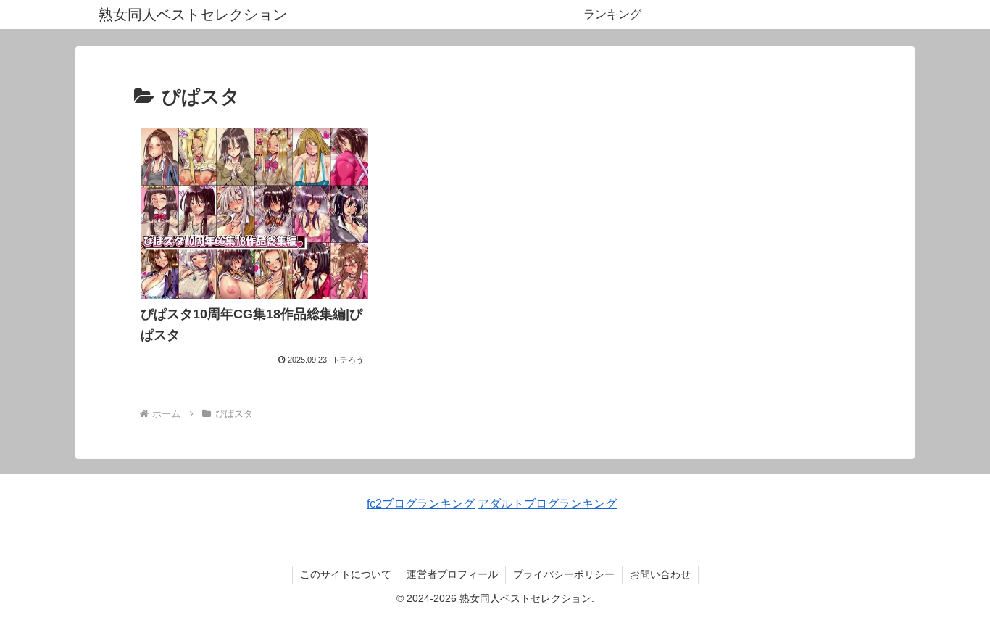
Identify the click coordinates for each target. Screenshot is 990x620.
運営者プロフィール (452, 574)
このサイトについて (345, 574)
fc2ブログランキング (421, 503)
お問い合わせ (660, 574)
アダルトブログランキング (547, 503)
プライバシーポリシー (564, 574)
